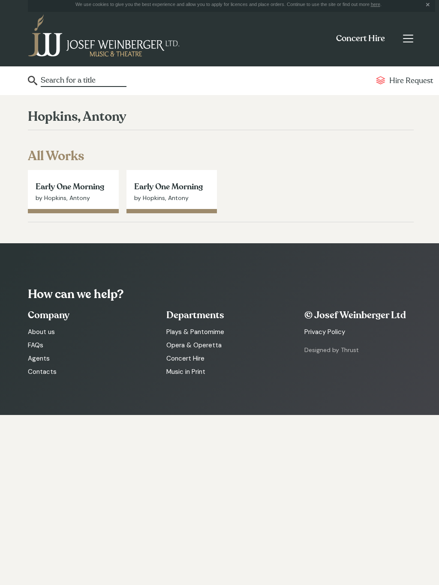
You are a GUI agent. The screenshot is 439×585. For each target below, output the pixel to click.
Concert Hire (360, 38)
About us (41, 332)
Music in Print (185, 371)
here (375, 4)
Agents (39, 358)
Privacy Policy (324, 332)
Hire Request (411, 81)
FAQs (35, 345)
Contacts (42, 371)
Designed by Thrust (331, 350)
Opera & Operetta (194, 345)
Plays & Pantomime (195, 332)
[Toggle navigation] (408, 38)
